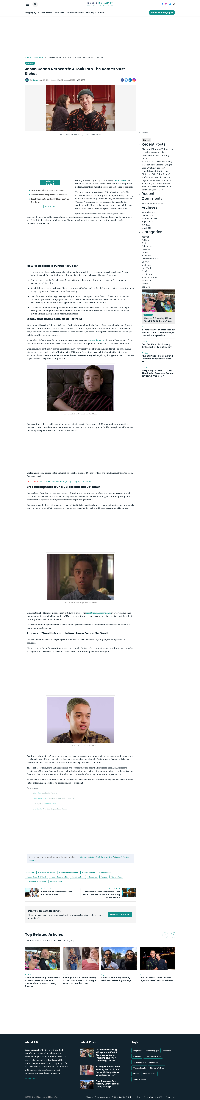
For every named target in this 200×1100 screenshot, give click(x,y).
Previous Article (49, 889)
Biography (31, 12)
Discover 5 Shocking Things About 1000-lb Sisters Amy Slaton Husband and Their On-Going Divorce (158, 154)
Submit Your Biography (162, 12)
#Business (167, 1050)
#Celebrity (137, 1056)
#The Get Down (56, 881)
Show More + (50, 206)
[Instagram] (134, 80)
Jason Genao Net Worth (41, 798)
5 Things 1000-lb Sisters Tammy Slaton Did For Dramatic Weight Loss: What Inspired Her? (157, 164)
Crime (145, 252)
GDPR (159, 1097)
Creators (146, 249)
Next (173, 935)
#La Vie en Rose (78, 877)
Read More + (31, 1078)
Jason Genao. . (50, 804)
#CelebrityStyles (139, 1062)
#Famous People (139, 1068)
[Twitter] (126, 80)
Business (146, 243)
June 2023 (146, 227)
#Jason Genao (105, 872)
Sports (145, 283)
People (145, 271)
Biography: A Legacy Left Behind (65, 481)
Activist (145, 236)
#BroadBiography (152, 1050)
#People (136, 1074)
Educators (146, 255)
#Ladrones (92, 877)
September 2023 (149, 218)
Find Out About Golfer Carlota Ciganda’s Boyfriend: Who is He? (157, 179)
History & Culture (95, 12)
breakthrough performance (98, 612)
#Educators (153, 1062)
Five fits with (38, 809)
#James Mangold (88, 872)
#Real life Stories (149, 1074)
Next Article (113, 889)
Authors (145, 239)
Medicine (146, 264)
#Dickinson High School (68, 872)
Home (28, 57)
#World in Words (139, 1079)
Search (145, 132)
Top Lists (59, 12)
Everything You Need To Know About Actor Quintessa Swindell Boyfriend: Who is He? (157, 186)
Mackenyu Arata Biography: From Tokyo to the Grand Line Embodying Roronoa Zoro (101, 894)
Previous (165, 935)
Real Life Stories (75, 12)
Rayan (35, 80)
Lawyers (145, 261)
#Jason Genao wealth (59, 877)
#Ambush (30, 872)
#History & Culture (156, 1068)
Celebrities (147, 246)
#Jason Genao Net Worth (36, 877)
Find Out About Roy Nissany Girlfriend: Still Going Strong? (156, 172)
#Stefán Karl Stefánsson (36, 881)
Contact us (170, 1097)
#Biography (137, 1050)
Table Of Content (50, 182)
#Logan (104, 877)
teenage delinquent (97, 340)
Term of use (149, 1097)
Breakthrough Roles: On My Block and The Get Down (50, 200)
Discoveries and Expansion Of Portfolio (49, 194)
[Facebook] (122, 80)
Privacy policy (134, 1097)
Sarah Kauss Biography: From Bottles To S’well (56, 893)
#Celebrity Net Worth (46, 872)
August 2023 (147, 221)
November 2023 (149, 212)
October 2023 (148, 215)
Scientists (146, 280)
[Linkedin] (130, 80)
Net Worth (46, 12)
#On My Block (116, 877)
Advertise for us (103, 1097)
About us (89, 1097)
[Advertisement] (100, 35)
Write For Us (119, 1097)
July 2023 (146, 224)
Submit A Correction (119, 914)
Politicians (147, 274)
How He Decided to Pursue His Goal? (47, 190)
